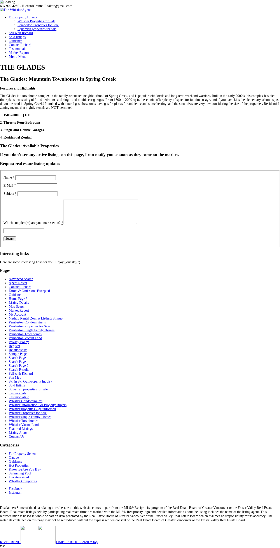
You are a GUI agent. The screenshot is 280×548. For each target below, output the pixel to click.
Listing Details (19, 302)
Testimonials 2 (19, 397)
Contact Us (16, 436)
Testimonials (17, 393)
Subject (10, 193)
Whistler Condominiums (25, 401)
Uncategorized (19, 477)
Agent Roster (18, 283)
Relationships (18, 350)
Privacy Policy (19, 342)
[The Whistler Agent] (15, 10)
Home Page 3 (18, 298)
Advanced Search (21, 279)
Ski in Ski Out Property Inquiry (30, 381)
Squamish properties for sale (28, 389)
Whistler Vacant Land (24, 425)
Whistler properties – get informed (32, 409)
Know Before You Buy (25, 469)
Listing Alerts (18, 432)
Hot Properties (19, 465)
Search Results (19, 369)
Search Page (17, 358)
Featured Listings (21, 428)
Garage (14, 457)
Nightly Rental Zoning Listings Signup (36, 318)
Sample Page (18, 354)
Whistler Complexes (23, 481)
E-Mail (10, 185)
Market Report (19, 310)
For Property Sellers (22, 453)
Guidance (15, 295)
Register (14, 346)
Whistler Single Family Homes (30, 417)
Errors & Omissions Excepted (29, 291)
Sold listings (17, 385)
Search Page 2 (18, 365)
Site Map (15, 377)
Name (9, 177)
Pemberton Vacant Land (25, 338)
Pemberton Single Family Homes (31, 330)
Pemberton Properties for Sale (29, 326)
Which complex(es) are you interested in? (33, 223)
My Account (17, 314)
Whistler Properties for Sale (28, 413)
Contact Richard (20, 287)
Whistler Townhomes (23, 421)
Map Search (17, 306)
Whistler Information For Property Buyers (37, 405)
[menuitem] (144, 23)
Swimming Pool (20, 473)
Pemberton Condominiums (27, 322)
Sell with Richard (21, 373)
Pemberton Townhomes (25, 334)
